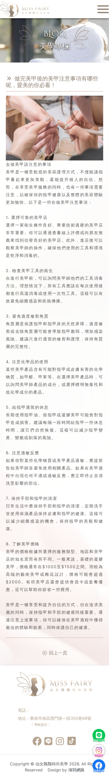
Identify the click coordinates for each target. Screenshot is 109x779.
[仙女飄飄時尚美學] (24, 8)
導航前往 (40, 725)
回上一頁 (57, 652)
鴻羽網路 (76, 769)
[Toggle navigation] (101, 9)
